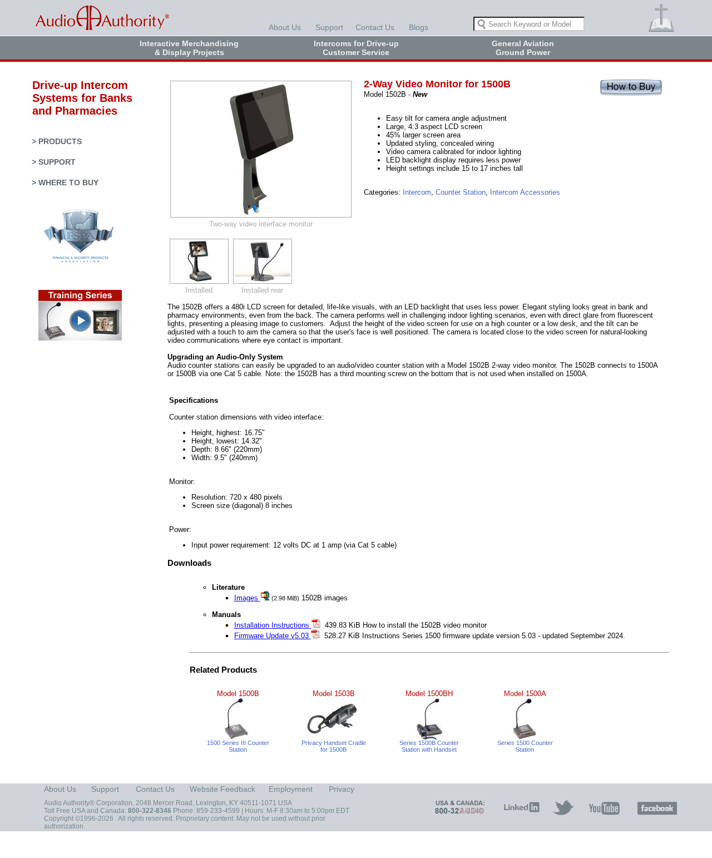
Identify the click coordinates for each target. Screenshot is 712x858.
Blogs (418, 27)
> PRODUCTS (57, 141)
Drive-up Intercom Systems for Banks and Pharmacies (77, 98)
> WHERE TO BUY (65, 182)
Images (247, 598)
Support (329, 27)
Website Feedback (222, 789)
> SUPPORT (54, 161)
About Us (285, 27)
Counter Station (461, 192)
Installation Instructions (273, 625)
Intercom (417, 192)
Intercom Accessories (525, 192)
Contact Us (374, 27)
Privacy (341, 789)
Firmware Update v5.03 (272, 636)
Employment (291, 789)
